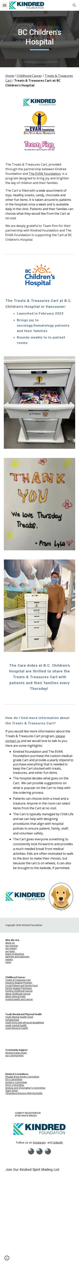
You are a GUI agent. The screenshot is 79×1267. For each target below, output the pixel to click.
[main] (39, 39)
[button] (4, 5)
